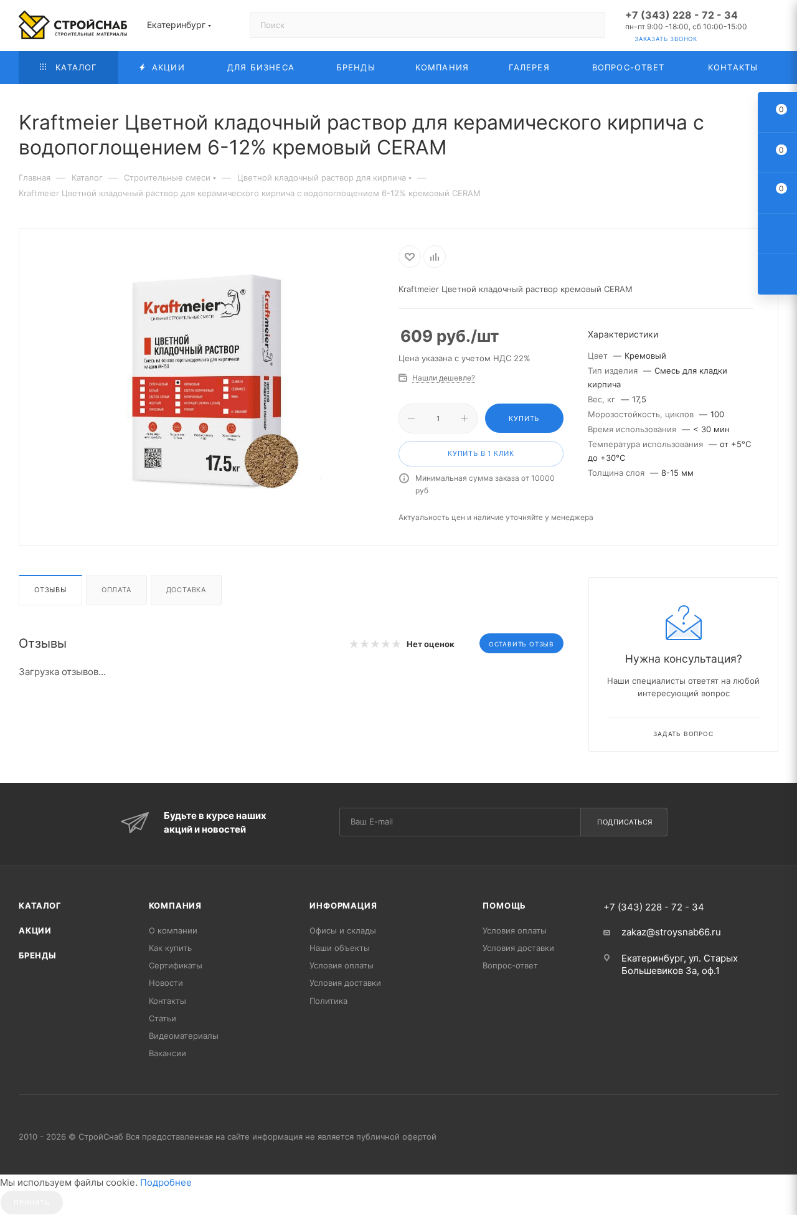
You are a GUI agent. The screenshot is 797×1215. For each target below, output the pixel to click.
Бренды (38, 955)
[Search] (590, 25)
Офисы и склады (342, 930)
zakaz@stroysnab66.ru (671, 932)
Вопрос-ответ (510, 965)
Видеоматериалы (184, 1036)
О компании (173, 930)
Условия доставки (345, 983)
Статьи (162, 1018)
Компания (175, 905)
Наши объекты (339, 948)
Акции (35, 930)
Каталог (40, 905)
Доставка (186, 589)
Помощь (504, 905)
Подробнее (166, 1182)
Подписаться (625, 822)
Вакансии (167, 1053)
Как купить (170, 948)
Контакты (167, 1001)
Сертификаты (175, 965)
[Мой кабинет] (772, 27)
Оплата (116, 589)
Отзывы (50, 589)
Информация (343, 905)
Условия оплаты (341, 965)
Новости (166, 983)
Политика (328, 1001)
